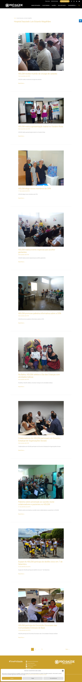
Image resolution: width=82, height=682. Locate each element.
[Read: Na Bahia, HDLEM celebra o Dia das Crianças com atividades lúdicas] (41, 354)
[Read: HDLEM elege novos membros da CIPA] (41, 168)
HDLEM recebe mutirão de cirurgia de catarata (37, 74)
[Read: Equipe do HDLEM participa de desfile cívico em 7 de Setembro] (41, 543)
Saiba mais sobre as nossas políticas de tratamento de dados (36, 674)
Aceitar (12, 678)
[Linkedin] (76, 1)
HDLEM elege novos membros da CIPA (34, 188)
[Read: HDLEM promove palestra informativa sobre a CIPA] (41, 293)
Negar (32, 678)
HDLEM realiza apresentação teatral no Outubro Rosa (40, 126)
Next (68, 649)
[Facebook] (71, 1)
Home (15, 18)
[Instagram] (74, 1)
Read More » (21, 83)
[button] (62, 670)
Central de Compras (54, 1)
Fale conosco (47, 1)
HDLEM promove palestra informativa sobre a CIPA (39, 313)
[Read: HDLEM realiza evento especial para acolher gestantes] (41, 229)
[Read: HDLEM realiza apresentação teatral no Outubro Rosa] (41, 110)
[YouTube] (79, 1)
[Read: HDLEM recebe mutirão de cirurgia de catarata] (41, 51)
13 (42, 649)
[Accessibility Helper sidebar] (80, 20)
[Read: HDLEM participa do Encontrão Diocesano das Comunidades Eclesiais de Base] (41, 605)
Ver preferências (53, 678)
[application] (40, 5)
